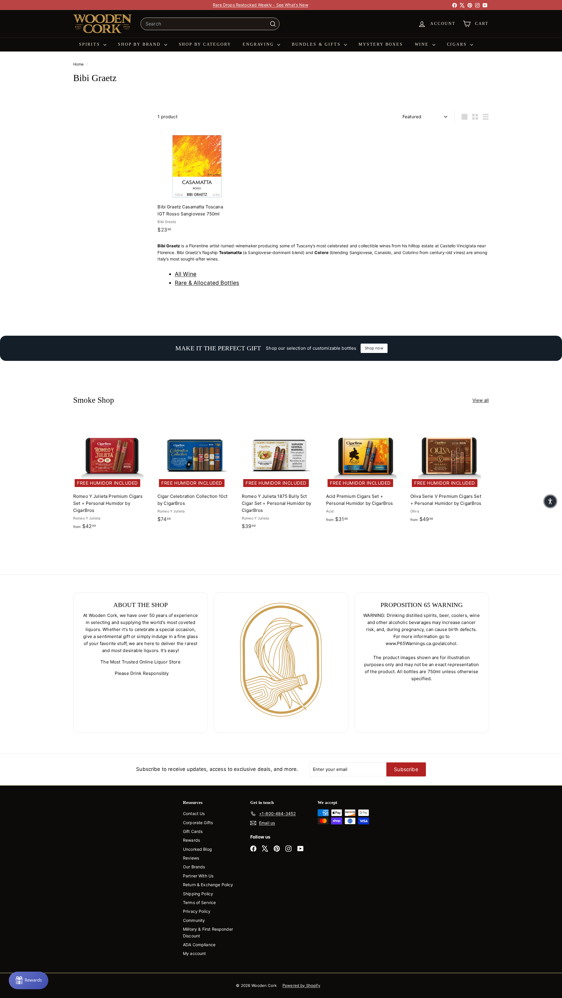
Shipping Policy (198, 893)
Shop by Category (205, 44)
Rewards (191, 840)
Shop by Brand (140, 44)
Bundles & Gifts (317, 44)
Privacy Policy (196, 911)
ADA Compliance (199, 944)
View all (480, 400)
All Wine (185, 274)
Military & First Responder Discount (208, 932)
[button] (550, 501)
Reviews (191, 857)
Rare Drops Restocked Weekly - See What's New (260, 4)
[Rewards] (28, 980)
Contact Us (194, 813)
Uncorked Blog (197, 849)
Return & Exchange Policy (208, 884)
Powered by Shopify (301, 985)
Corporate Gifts (198, 822)
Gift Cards (193, 831)
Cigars (458, 44)
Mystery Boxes (381, 44)
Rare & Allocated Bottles (207, 282)
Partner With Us (198, 875)
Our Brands (194, 866)
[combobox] (210, 24)
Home (79, 64)
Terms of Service (199, 902)
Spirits (90, 44)
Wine (423, 44)
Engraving (259, 44)
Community (194, 920)
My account (194, 953)
